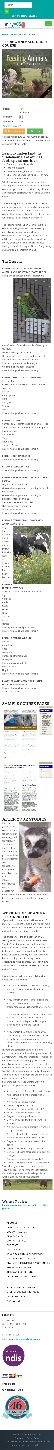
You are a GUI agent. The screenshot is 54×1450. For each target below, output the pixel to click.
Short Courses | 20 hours (24, 34)
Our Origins (13, 1249)
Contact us (19, 1438)
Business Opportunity (19, 1267)
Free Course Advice (17, 1296)
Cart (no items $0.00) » (24, 15)
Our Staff (12, 1245)
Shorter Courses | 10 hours (23, 1291)
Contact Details (16, 1240)
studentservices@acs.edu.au (24, 1339)
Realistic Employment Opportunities (28, 1263)
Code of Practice (17, 1231)
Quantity (10, 116)
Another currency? (12, 125)
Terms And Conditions (20, 1271)
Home (5, 34)
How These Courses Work (21, 1227)
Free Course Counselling (21, 1276)
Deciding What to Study (21, 1258)
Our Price (8, 121)
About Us (12, 1222)
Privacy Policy (15, 1236)
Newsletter (13, 1300)
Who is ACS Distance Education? (25, 1254)
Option (6, 108)
